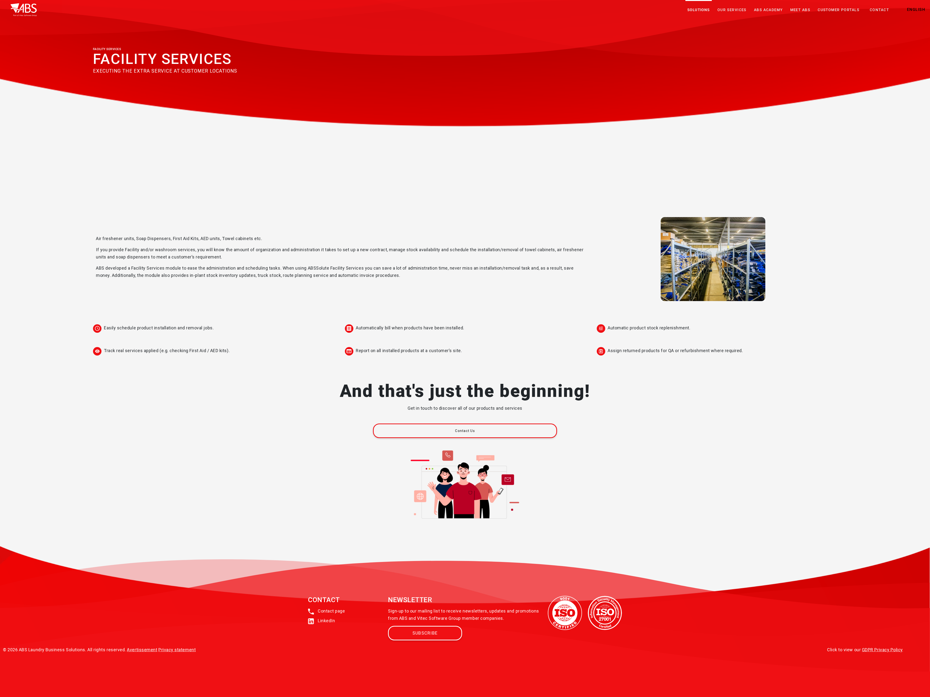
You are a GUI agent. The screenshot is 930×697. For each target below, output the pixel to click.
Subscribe (425, 633)
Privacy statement (177, 649)
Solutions (698, 10)
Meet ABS (800, 10)
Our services (731, 10)
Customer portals (838, 10)
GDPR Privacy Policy (882, 649)
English (916, 9)
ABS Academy (768, 10)
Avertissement (142, 649)
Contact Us (465, 431)
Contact (879, 10)
